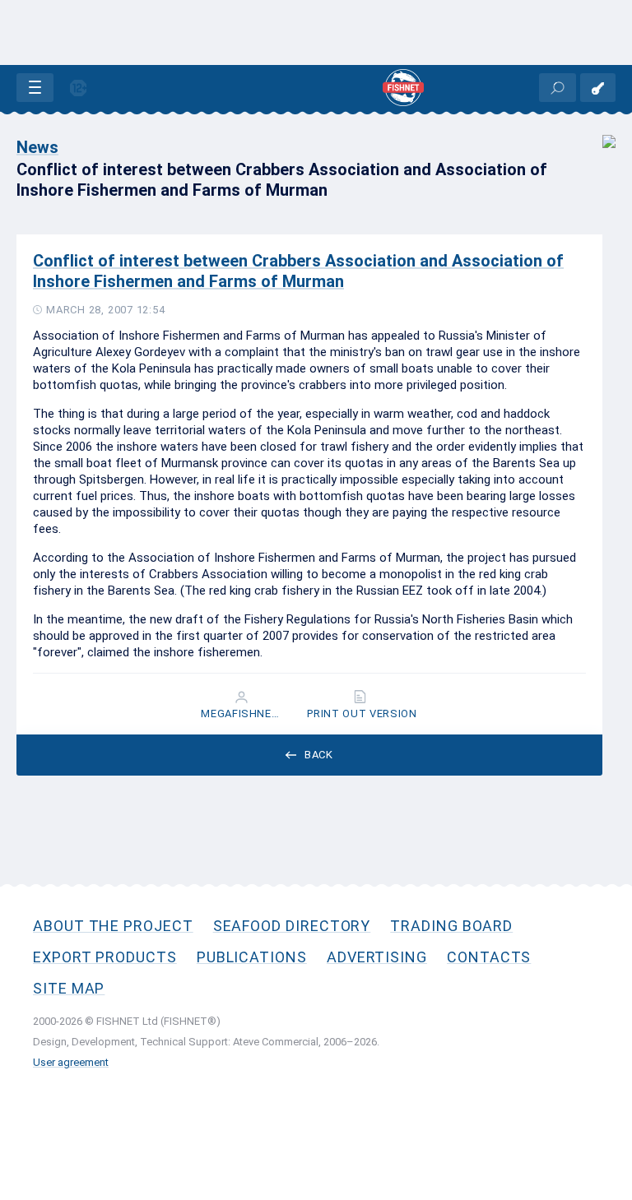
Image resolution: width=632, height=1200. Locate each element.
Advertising (377, 957)
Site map (69, 988)
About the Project (113, 925)
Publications (252, 957)
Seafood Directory (292, 925)
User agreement (71, 1062)
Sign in (598, 87)
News (37, 147)
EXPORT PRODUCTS (105, 957)
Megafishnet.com (243, 714)
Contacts (489, 957)
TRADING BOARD (451, 925)
